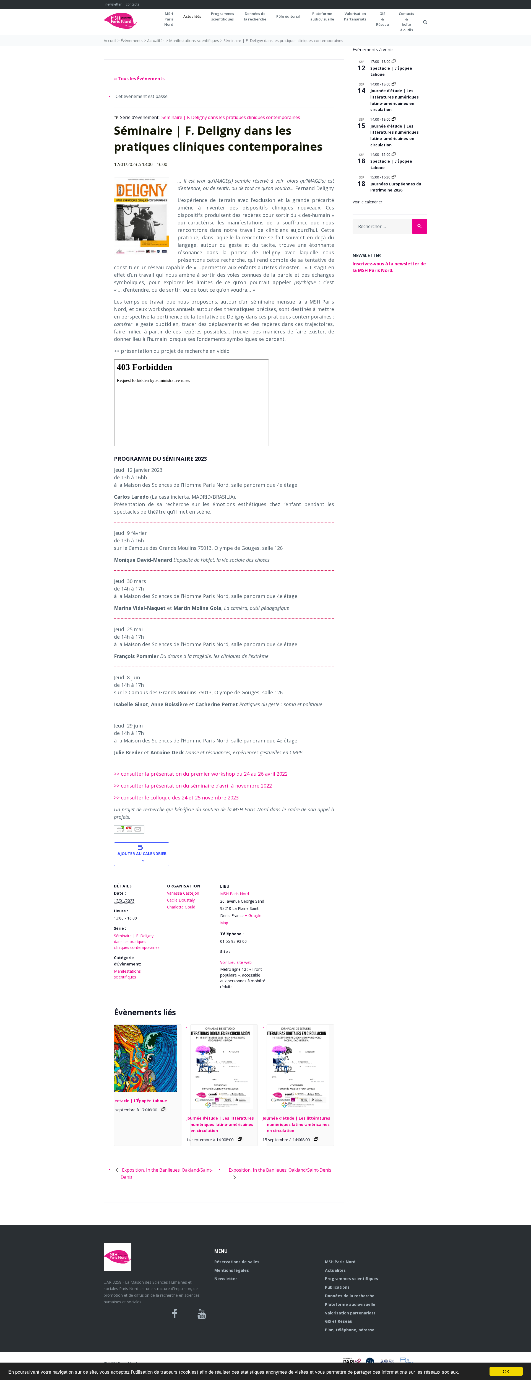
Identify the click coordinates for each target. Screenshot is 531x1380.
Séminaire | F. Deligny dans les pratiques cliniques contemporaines (137, 941)
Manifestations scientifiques (194, 40)
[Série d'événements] (163, 1109)
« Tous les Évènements (139, 79)
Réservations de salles (236, 1261)
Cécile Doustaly (181, 900)
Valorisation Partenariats (355, 16)
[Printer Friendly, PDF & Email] (129, 828)
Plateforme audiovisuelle (350, 1304)
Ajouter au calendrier (142, 853)
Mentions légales (231, 1270)
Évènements (132, 40)
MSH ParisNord (168, 19)
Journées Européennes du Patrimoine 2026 (395, 187)
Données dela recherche (255, 16)
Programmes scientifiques (222, 16)
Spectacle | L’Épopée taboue (138, 1100)
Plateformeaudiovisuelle (322, 16)
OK (506, 1371)
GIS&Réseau (382, 19)
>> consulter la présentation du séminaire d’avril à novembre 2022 (193, 785)
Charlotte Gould (181, 907)
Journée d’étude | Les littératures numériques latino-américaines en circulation (220, 1124)
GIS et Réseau (338, 1321)
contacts (132, 4)
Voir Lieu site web (236, 962)
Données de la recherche (349, 1295)
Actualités (192, 16)
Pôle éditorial (288, 16)
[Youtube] (201, 1314)
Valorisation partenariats (350, 1313)
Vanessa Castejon (183, 893)
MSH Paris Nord (234, 893)
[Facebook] (175, 1314)
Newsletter (225, 1278)
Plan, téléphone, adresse (349, 1329)
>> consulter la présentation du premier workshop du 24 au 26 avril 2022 (201, 773)
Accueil (110, 40)
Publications (337, 1287)
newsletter (113, 4)
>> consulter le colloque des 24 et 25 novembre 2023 (176, 797)
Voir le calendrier (367, 201)
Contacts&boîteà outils (406, 21)
